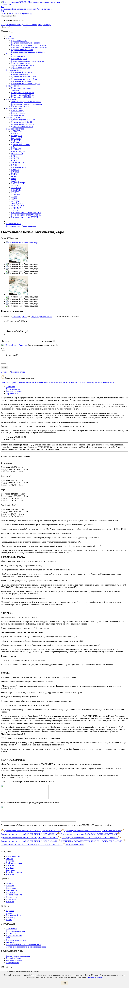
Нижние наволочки (19, 74)
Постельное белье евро (21, 81)
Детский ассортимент (20, 145)
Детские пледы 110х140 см (22, 124)
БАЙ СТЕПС (17, 138)
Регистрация (14, 13)
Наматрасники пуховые (21, 88)
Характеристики (13, 389)
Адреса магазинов (45, 9)
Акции (9, 36)
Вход (4, 13)
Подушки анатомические (22, 50)
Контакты (10, 942)
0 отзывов (5, 372)
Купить (4, 367)
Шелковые (10, 870)
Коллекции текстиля (15, 129)
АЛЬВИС (15, 133)
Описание (10, 387)
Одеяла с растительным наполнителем (27, 61)
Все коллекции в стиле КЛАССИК (26, 212)
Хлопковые (11, 899)
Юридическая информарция (18, 956)
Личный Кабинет (13, 958)
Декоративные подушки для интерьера (27, 52)
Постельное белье (13, 70)
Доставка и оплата (29, 25)
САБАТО (15, 181)
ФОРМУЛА (16, 208)
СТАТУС (15, 192)
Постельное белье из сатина (23, 72)
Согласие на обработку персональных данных (26, 947)
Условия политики (95, 977)
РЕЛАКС (15, 176)
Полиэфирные (12, 897)
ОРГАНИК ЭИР (18, 163)
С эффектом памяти (14, 863)
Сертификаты (12, 393)
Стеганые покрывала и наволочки (26, 102)
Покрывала (11, 99)
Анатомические (13, 856)
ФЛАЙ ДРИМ (17, 203)
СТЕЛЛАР (15, 194)
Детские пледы (17, 115)
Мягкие (9, 858)
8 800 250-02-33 (7, 4)
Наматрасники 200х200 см (22, 97)
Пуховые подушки (19, 40)
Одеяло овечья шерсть (20, 68)
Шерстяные (11, 888)
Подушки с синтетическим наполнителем (29, 47)
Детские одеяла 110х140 (21, 122)
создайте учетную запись (41, 316)
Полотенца (10, 917)
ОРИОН (14, 165)
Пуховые (10, 861)
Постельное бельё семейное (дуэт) (25, 83)
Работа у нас (11, 933)
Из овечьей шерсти (14, 895)
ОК (64, 983)
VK (2, 7)
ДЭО (13, 147)
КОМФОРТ (16, 149)
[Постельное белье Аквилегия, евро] (22, 242)
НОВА (14, 160)
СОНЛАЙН (16, 190)
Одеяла (9, 54)
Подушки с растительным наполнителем (28, 45)
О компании (6, 9)
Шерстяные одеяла (19, 59)
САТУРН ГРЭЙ (18, 183)
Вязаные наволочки (19, 113)
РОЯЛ (13, 179)
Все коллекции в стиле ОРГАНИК (26, 215)
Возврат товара (44, 25)
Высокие (10, 865)
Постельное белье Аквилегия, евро (21, 226)
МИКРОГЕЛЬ (17, 154)
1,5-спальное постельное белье (24, 77)
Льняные (10, 874)
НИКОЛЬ (15, 158)
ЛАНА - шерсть (18, 151)
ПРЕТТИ (15, 169)
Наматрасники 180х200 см (22, 95)
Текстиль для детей (14, 117)
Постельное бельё (13, 915)
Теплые (9, 883)
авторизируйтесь (19, 316)
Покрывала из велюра (20, 106)
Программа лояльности (11, 25)
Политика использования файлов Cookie (23, 944)
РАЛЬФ (14, 174)
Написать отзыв (18, 372)
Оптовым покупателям (26, 9)
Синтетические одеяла (20, 63)
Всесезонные (11, 890)
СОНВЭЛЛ (16, 188)
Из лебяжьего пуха (14, 872)
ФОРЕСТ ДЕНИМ (19, 206)
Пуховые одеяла (18, 56)
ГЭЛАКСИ (16, 140)
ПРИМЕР (15, 172)
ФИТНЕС (15, 201)
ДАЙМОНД (16, 142)
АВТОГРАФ (16, 131)
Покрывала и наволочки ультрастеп (26, 104)
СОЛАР (14, 185)
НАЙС (14, 156)
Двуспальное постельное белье (24, 79)
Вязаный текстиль (14, 108)
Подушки (10, 38)
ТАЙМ (14, 197)
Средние (9, 868)
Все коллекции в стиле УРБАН (24, 217)
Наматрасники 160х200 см (22, 93)
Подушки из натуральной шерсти (25, 43)
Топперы (15, 90)
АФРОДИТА (16, 136)
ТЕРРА (14, 199)
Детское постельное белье (22, 126)
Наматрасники (12, 86)
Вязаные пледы (17, 111)
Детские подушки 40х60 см (23, 120)
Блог (14, 9)
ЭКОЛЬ (14, 210)
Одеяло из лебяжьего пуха (22, 65)
